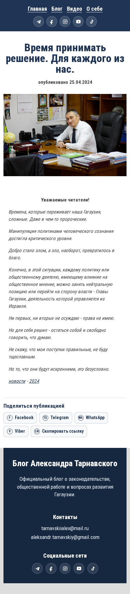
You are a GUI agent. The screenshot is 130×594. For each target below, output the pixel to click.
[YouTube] (78, 21)
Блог (56, 8)
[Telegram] (38, 21)
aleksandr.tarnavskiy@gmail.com (65, 537)
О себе (94, 8)
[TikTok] (91, 21)
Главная (37, 8)
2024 (34, 381)
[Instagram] (65, 21)
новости (17, 381)
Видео (74, 8)
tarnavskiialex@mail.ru (65, 528)
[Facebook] (51, 21)
